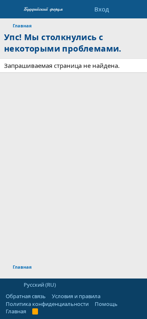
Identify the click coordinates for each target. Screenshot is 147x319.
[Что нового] (121, 9)
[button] (8, 284)
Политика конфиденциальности (47, 304)
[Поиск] (137, 9)
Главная (16, 311)
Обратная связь (26, 296)
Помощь (106, 304)
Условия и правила (76, 296)
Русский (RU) (39, 284)
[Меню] (11, 9)
